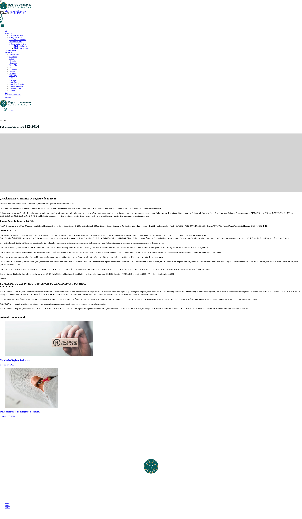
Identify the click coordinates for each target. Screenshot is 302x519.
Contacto (8, 97)
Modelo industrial (20, 46)
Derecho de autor (15, 42)
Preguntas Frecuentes (13, 95)
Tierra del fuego (15, 88)
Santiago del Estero (16, 86)
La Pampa (13, 69)
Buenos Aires (14, 54)
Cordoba (12, 61)
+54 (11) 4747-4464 (17, 13)
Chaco (11, 59)
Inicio (7, 31)
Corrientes (13, 63)
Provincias (9, 52)
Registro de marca (16, 35)
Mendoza (12, 71)
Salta (11, 78)
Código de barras (15, 38)
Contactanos (9, 487)
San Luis (12, 80)
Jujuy (11, 67)
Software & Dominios (17, 40)
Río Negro (13, 76)
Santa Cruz (13, 82)
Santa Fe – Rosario (16, 84)
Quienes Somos (10, 50)
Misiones (12, 74)
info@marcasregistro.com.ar (15, 11)
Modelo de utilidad (21, 48)
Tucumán (12, 91)
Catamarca (13, 57)
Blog (6, 93)
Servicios (8, 33)
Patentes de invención (17, 44)
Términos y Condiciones (14, 485)
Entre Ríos (13, 65)
